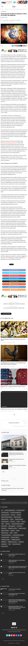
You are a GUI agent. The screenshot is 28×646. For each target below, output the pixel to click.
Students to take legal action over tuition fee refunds (14, 303)
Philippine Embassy (16, 539)
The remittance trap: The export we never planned (16, 573)
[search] (25, 6)
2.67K (26, 342)
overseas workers (5, 537)
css (2, 510)
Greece (23, 521)
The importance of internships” (14, 589)
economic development (10, 510)
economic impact (5, 512)
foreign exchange (19, 519)
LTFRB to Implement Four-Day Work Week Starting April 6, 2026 (16, 561)
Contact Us (17, 643)
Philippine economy (5, 539)
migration (13, 530)
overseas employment (6, 535)
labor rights (19, 526)
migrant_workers (5, 530)
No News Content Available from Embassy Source (17, 466)
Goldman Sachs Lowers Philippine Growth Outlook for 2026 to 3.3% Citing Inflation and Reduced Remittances (17, 601)
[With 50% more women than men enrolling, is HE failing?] (14, 399)
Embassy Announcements (8, 443)
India (2, 523)
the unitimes (4, 342)
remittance (21, 541)
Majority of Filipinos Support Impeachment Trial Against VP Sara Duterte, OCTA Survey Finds (17, 567)
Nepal (18, 530)
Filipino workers (17, 517)
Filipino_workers (4, 519)
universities (3, 11)
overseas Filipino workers (18, 535)
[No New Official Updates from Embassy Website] (14, 442)
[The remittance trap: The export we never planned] (4, 574)
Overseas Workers (6, 444)
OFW (11, 532)
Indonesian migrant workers (18, 523)
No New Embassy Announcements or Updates (16, 460)
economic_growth (5, 514)
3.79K (26, 366)
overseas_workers (15, 537)
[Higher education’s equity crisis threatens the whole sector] (14, 329)
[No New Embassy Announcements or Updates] (4, 461)
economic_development (16, 512)
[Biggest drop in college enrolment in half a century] (14, 377)
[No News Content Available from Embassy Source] (4, 467)
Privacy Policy (11, 643)
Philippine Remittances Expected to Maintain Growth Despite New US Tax (16, 453)
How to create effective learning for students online (14, 308)
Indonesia (8, 523)
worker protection (16, 544)
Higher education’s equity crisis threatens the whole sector (13, 339)
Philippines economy (12, 541)
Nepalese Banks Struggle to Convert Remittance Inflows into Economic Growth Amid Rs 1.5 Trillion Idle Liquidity (16, 607)
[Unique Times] (14, 6)
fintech (11, 519)
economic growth (20, 510)
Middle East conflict (12, 528)
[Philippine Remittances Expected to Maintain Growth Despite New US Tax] (4, 455)
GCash (18, 521)
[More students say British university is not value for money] (4, 556)
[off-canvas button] (2, 6)
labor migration (12, 526)
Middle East (3, 528)
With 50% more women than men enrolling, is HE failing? (14, 409)
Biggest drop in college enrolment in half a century (13, 386)
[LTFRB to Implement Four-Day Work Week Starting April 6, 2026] (4, 562)
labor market (4, 526)
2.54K (26, 388)
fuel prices (12, 521)
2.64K (26, 411)
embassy (19, 514)
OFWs (15, 532)
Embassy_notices (17, 443)
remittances (4, 544)
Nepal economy (4, 532)
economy (13, 514)
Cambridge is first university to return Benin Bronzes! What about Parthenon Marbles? (13, 363)
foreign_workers (4, 521)
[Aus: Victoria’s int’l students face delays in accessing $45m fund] (4, 595)
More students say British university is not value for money (16, 555)
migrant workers (22, 528)
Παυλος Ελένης (4, 546)
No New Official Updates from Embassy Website (12, 446)
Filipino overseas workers (6, 517)
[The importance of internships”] (4, 589)
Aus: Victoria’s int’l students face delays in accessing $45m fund (16, 594)
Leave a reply (5, 313)
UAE (10, 544)
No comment (18, 20)
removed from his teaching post (10, 142)
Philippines (13, 444)
